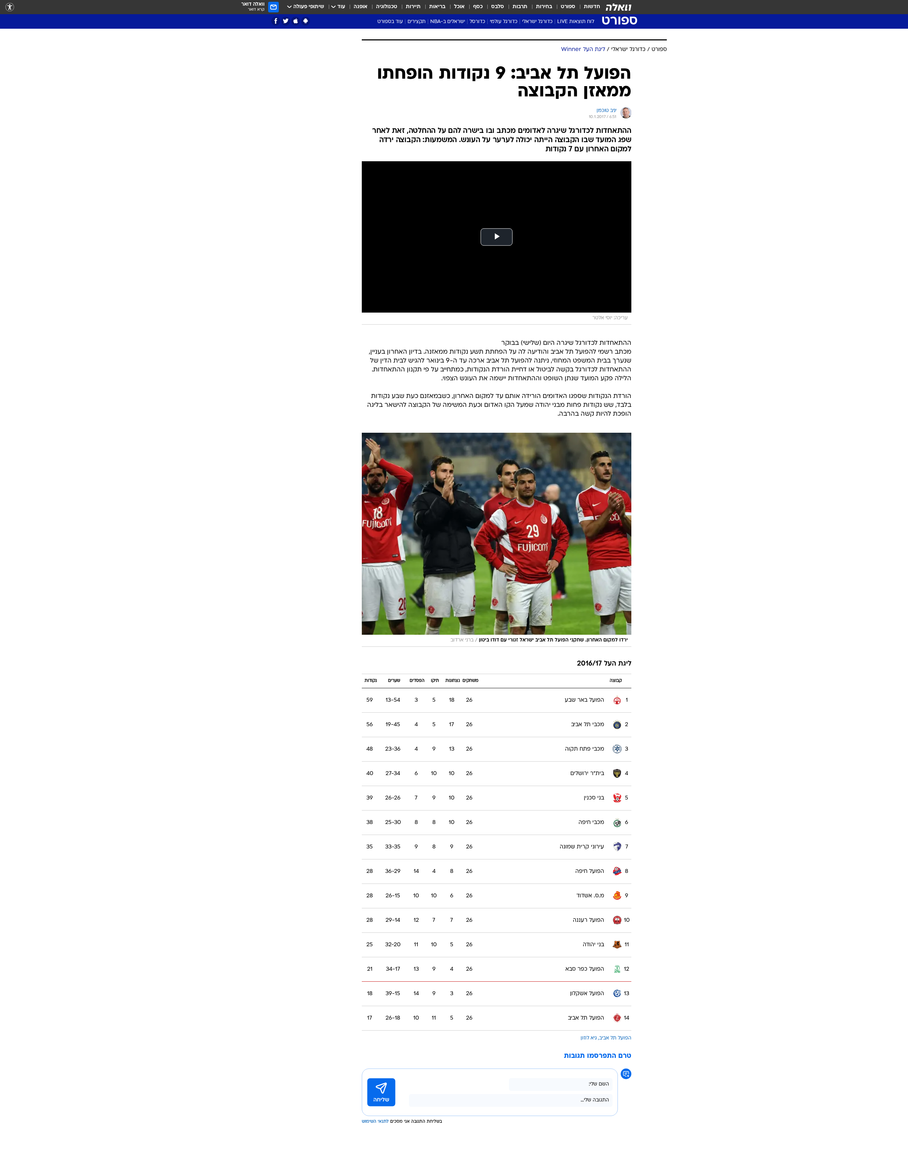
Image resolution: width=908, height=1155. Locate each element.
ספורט (568, 7)
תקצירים (417, 21)
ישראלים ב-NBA (447, 21)
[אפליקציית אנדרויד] (305, 21)
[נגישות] (9, 7)
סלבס (497, 7)
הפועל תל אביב (615, 1038)
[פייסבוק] (275, 21)
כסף (478, 7)
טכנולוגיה (386, 7)
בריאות (437, 7)
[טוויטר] (285, 21)
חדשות (592, 7)
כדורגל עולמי (503, 21)
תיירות (413, 7)
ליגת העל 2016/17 (604, 664)
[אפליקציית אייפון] (295, 21)
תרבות (520, 7)
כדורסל (477, 21)
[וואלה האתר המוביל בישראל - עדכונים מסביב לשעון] (618, 7)
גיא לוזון (589, 1038)
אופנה (360, 7)
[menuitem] (587, 7)
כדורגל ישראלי (537, 21)
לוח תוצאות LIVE (575, 21)
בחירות (544, 7)
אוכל (459, 7)
